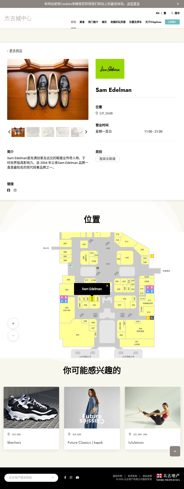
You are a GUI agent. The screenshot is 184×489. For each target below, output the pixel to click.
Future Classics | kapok (85, 442)
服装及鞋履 (107, 159)
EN (157, 13)
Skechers (14, 442)
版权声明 (117, 476)
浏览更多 (133, 4)
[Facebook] (8, 190)
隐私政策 (147, 476)
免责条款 (132, 476)
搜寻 (177, 13)
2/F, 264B (106, 113)
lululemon (136, 442)
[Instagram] (15, 190)
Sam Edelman (92, 289)
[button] (9, 132)
